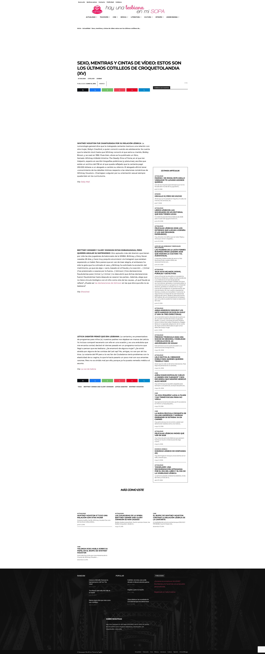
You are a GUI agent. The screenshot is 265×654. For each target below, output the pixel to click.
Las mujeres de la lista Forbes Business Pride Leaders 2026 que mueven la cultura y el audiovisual (170, 253)
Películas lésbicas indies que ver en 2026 (169, 434)
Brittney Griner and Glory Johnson (99, 387)
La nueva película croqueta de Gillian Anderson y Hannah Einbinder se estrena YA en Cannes (170, 416)
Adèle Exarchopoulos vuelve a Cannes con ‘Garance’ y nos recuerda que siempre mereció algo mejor (170, 378)
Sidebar (99, 78)
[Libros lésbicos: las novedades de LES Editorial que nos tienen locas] (121, 602)
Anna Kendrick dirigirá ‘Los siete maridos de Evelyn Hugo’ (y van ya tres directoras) (170, 312)
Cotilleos (91, 78)
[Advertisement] (132, 44)
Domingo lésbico (161, 449)
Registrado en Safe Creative (164, 592)
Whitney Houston (136, 387)
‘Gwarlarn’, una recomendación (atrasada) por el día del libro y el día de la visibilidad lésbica (170, 470)
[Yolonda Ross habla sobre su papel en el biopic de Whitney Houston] (94, 536)
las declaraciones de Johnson (108, 283)
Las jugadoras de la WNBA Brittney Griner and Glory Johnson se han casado (129, 517)
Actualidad (86, 28)
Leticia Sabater (121, 387)
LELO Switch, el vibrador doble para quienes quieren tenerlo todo (169, 359)
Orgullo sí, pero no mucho (168, 196)
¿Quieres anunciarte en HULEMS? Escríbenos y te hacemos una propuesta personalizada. (169, 584)
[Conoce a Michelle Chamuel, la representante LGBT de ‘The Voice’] (82, 582)
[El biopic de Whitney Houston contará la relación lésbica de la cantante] (170, 503)
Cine (156, 373)
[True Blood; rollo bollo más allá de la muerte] (82, 593)
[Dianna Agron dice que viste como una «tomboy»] (82, 602)
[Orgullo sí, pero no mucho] (121, 592)
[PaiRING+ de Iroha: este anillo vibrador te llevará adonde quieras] (121, 582)
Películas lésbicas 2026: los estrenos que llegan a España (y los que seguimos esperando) (170, 231)
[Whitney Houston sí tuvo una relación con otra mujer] (94, 503)
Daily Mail (85, 182)
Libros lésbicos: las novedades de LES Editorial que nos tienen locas (169, 212)
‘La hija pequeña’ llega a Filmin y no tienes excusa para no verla (170, 397)
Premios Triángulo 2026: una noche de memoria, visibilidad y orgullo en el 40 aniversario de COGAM (170, 340)
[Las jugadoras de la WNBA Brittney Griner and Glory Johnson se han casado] (132, 503)
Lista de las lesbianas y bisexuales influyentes (168, 246)
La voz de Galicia (88, 369)
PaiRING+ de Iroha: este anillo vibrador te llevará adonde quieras (170, 180)
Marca (102, 83)
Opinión (158, 194)
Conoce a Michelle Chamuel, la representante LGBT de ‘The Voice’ (98, 582)
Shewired (85, 292)
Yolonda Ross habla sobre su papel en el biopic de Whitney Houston (92, 551)
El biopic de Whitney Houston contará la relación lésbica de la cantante (169, 517)
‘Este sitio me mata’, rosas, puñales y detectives (168, 273)
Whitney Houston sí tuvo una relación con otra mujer (92, 516)
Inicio (79, 28)
